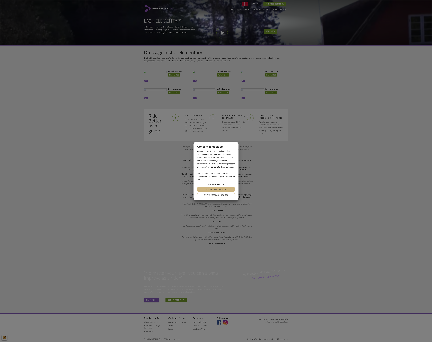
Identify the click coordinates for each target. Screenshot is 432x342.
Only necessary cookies (216, 195)
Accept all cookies (216, 189)
